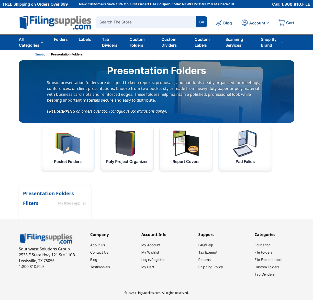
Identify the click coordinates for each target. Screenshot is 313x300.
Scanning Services (234, 42)
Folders (61, 39)
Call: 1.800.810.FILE (291, 4)
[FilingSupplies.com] (55, 22)
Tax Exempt (207, 252)
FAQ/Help (205, 245)
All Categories (29, 42)
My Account (150, 245)
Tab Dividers (109, 42)
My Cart (147, 267)
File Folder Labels (268, 259)
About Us (97, 245)
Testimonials (100, 267)
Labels (85, 39)
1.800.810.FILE (32, 266)
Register (158, 259)
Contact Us (99, 252)
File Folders (263, 252)
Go (201, 22)
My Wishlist (150, 252)
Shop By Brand (269, 42)
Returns (204, 259)
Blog (93, 259)
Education (262, 245)
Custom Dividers (169, 42)
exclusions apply (151, 111)
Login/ (146, 259)
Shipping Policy (210, 267)
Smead (40, 54)
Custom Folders (137, 42)
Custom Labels (202, 42)
